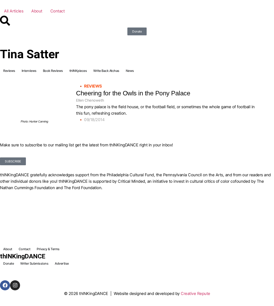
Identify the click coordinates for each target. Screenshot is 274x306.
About (36, 11)
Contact (57, 11)
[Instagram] (15, 285)
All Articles (13, 11)
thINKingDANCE (22, 256)
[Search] (5, 21)
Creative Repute (195, 293)
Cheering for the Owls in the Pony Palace (133, 93)
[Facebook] (5, 285)
